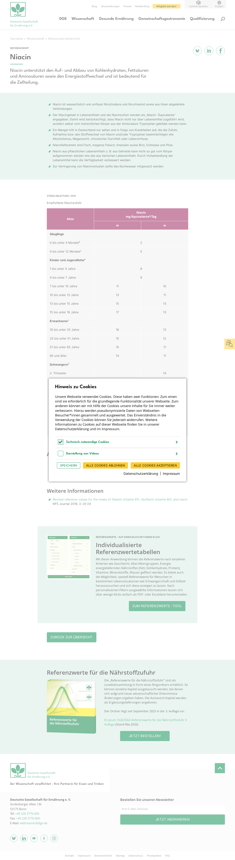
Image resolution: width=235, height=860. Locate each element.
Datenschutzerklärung (72, 429)
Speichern (68, 465)
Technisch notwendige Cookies (87, 442)
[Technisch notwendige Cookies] (60, 443)
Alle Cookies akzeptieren (155, 465)
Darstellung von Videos (82, 453)
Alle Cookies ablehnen (105, 465)
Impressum (110, 429)
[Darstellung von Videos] (60, 455)
